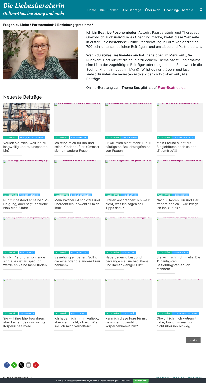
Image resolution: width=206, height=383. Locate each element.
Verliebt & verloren (29, 195)
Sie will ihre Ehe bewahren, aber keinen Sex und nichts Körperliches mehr (24, 322)
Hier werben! (195, 377)
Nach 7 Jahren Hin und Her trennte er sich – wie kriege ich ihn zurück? (178, 204)
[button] (7, 365)
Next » (193, 340)
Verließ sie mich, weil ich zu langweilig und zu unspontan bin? (25, 147)
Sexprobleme (128, 252)
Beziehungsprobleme (81, 195)
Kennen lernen (129, 195)
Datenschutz (162, 377)
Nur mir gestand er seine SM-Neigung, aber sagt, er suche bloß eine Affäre (26, 204)
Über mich (152, 10)
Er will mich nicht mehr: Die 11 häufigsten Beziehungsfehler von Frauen (128, 147)
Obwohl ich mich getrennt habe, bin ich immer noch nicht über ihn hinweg (176, 322)
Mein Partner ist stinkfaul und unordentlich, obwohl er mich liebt (77, 204)
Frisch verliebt (78, 313)
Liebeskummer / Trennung (32, 138)
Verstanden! (141, 380)
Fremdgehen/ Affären (183, 138)
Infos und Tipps (129, 138)
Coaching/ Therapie (178, 10)
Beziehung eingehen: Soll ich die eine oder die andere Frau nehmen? (77, 261)
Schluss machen (78, 138)
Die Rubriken (109, 10)
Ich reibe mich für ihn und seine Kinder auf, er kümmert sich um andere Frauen (76, 147)
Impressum (178, 377)
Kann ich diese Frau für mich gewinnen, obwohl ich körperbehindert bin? (127, 322)
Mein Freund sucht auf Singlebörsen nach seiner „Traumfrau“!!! (176, 147)
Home (91, 10)
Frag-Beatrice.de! (172, 88)
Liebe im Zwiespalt (79, 252)
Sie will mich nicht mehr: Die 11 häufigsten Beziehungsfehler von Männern (178, 263)
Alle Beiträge (131, 10)
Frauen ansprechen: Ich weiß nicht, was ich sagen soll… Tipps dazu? (127, 204)
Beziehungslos (27, 252)
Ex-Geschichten (180, 195)
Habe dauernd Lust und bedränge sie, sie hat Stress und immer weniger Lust (126, 261)
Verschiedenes (27, 313)
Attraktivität (128, 313)
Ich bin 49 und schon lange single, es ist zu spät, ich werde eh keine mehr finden (25, 261)
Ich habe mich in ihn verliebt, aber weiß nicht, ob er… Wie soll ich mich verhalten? (76, 322)
